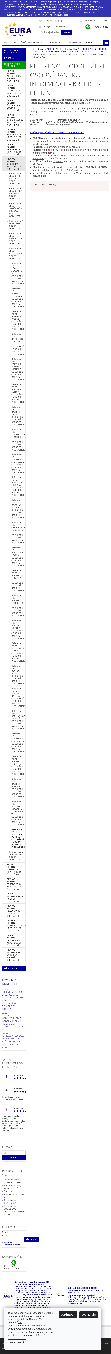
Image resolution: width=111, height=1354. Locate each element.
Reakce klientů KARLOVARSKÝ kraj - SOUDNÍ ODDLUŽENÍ (14, 149)
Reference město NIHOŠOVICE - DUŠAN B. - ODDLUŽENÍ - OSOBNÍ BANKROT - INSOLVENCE (18, 652)
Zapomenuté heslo (11, 1245)
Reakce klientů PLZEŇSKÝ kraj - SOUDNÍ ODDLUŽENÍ (15, 911)
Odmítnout (68, 1315)
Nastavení (17, 1342)
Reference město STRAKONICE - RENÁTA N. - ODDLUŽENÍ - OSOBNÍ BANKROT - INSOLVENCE (18, 580)
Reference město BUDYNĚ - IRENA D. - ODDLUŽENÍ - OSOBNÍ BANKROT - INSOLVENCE (18, 298)
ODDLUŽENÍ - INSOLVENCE (27, 42)
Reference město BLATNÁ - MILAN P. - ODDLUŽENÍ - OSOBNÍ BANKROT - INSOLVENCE (18, 629)
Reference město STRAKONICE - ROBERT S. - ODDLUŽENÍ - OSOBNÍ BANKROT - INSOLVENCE (18, 605)
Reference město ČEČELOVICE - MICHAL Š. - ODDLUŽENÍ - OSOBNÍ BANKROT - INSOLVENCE (18, 532)
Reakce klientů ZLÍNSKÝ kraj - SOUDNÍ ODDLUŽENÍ (15, 76)
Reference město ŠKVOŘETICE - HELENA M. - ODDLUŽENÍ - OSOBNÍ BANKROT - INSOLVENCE (18, 344)
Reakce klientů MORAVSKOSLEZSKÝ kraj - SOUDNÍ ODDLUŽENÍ (16, 925)
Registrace (103, 21)
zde (50, 150)
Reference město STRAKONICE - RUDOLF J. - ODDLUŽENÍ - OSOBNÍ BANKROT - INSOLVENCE (18, 439)
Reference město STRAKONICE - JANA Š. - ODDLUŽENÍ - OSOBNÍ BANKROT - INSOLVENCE (18, 720)
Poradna (54, 42)
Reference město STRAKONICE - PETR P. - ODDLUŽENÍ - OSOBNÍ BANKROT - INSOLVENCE (18, 765)
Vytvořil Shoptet (102, 1344)
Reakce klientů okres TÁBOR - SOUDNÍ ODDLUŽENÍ (16, 856)
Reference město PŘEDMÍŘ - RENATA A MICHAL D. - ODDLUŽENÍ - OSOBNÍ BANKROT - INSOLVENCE (18, 369)
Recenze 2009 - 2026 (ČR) (81, 42)
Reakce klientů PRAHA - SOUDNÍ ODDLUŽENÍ (15, 898)
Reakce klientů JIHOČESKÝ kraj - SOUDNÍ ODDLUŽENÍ (14, 164)
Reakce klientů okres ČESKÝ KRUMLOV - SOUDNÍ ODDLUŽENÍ (16, 193)
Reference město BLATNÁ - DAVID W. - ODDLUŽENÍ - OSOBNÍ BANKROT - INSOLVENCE (18, 697)
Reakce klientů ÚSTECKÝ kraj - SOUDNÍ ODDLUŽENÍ (15, 105)
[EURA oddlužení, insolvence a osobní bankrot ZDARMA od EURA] (20, 29)
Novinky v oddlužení (9, 981)
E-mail (5, 1232)
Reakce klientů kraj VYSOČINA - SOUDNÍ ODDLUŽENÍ (14, 955)
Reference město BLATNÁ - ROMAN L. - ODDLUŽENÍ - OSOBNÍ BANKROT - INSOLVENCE (18, 675)
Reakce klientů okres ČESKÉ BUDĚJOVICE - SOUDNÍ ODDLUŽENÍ (16, 178)
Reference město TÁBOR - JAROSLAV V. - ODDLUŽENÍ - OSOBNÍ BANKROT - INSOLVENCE (18, 273)
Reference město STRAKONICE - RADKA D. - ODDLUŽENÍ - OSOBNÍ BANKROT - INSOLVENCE (18, 743)
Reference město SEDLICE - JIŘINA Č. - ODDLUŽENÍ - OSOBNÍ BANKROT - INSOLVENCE (18, 486)
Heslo (4, 1236)
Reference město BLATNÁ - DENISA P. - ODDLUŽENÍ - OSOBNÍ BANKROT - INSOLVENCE (18, 393)
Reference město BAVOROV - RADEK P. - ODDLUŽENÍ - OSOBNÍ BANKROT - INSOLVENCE (18, 788)
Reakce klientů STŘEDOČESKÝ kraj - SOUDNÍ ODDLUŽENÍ (14, 884)
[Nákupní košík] (13, 1262)
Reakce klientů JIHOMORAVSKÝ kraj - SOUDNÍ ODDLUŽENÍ (15, 120)
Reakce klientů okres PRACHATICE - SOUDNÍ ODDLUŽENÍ (16, 238)
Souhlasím (89, 1315)
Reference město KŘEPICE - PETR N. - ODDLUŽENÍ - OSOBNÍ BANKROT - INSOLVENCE (18, 838)
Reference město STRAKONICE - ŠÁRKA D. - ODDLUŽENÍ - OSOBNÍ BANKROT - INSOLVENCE (18, 463)
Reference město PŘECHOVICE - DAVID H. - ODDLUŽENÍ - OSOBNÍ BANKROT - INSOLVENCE (18, 557)
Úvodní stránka (5, 42)
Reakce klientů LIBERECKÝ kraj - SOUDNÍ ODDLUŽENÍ (14, 869)
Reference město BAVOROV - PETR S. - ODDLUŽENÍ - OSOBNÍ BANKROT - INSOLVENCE (18, 509)
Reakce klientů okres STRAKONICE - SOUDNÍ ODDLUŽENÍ (16, 253)
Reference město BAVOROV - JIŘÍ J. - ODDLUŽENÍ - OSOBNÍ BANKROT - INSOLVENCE (18, 416)
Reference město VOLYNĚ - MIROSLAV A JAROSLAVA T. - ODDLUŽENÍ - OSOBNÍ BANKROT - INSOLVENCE (18, 813)
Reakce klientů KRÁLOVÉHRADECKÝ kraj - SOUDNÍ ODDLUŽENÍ (16, 134)
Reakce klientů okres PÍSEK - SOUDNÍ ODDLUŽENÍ (16, 225)
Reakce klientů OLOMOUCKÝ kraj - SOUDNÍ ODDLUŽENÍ (14, 91)
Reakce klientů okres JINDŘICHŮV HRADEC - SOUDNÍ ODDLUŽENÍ (16, 209)
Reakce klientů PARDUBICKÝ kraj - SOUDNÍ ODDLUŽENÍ (14, 940)
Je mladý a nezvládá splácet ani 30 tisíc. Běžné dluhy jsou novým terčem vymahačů (13, 1041)
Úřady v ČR (10, 968)
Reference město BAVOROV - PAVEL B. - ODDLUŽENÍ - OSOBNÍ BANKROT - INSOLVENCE (18, 320)
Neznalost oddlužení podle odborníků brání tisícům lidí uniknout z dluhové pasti (13, 1022)
